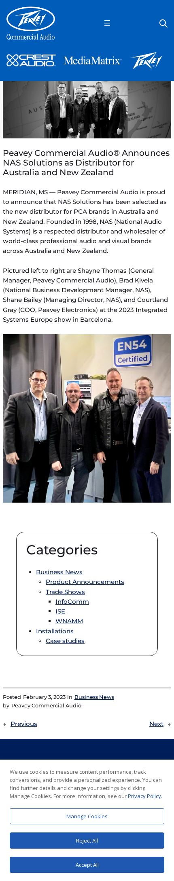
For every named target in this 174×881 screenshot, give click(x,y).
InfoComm (72, 601)
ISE (60, 611)
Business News (59, 572)
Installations (55, 631)
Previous (24, 724)
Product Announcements (85, 582)
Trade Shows (65, 592)
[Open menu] (107, 23)
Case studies (65, 641)
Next (156, 724)
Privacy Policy (144, 796)
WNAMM (69, 621)
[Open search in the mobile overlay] (163, 22)
